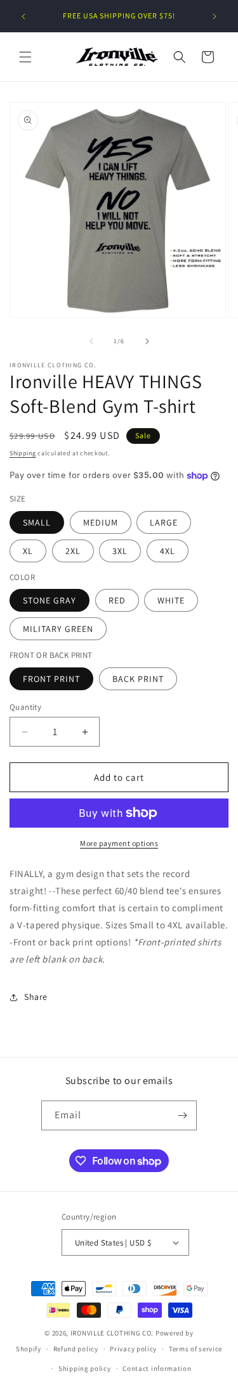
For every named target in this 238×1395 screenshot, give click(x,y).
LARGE (164, 522)
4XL (167, 551)
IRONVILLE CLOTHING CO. (112, 1333)
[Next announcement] (214, 16)
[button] (25, 57)
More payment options (119, 843)
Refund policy (75, 1348)
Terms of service (195, 1348)
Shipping (23, 453)
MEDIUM (100, 522)
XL (28, 551)
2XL (73, 551)
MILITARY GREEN (58, 628)
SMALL (37, 522)
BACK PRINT (138, 679)
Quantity (25, 707)
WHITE (171, 600)
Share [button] (36, 996)
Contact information (156, 1368)
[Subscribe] (182, 1115)
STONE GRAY (49, 600)
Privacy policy (133, 1348)
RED (117, 600)
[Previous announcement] (23, 16)
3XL (120, 551)
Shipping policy (84, 1368)
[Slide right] (147, 341)
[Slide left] (91, 341)
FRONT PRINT (51, 679)
